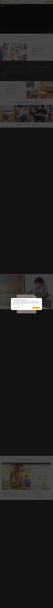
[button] (26, 305)
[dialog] (26, 304)
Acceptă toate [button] (36, 307)
